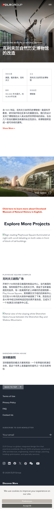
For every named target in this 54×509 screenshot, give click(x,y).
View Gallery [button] (41, 193)
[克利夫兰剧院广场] (27, 268)
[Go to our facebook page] (15, 463)
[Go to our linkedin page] (9, 463)
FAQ (5, 409)
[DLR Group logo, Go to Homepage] (12, 5)
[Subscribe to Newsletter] (49, 434)
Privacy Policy (9, 402)
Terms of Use (9, 396)
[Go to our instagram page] (4, 463)
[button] (50, 4)
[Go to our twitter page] (20, 463)
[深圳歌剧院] (27, 341)
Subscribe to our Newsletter (18, 428)
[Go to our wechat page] (31, 464)
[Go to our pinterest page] (25, 463)
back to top (11, 387)
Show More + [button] (9, 128)
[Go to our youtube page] (38, 463)
